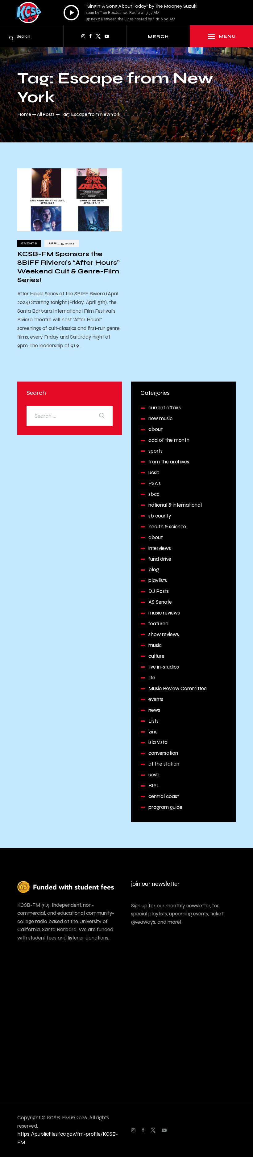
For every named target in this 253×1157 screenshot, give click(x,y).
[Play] (71, 12)
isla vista (158, 742)
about (155, 429)
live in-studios (163, 667)
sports (155, 451)
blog (153, 569)
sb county (159, 516)
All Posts (46, 114)
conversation (163, 753)
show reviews (163, 634)
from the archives (168, 461)
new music (160, 418)
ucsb (154, 472)
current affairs (164, 407)
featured (158, 623)
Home (24, 114)
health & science (167, 526)
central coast (163, 796)
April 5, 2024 (61, 243)
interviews (159, 548)
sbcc (154, 494)
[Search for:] (70, 415)
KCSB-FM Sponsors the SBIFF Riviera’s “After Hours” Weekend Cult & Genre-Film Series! (68, 267)
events (29, 243)
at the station (163, 764)
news (154, 710)
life (151, 677)
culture (156, 656)
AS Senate (160, 602)
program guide (165, 807)
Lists (153, 721)
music (155, 645)
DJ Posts (158, 591)
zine (153, 731)
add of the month (168, 440)
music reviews (164, 613)
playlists (157, 580)
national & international (175, 505)
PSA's (154, 483)
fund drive (159, 559)
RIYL (154, 785)
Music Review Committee (177, 688)
